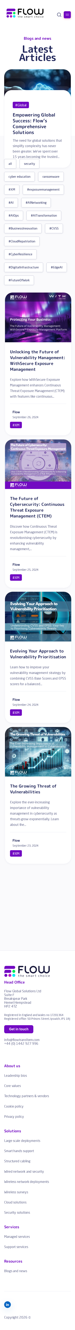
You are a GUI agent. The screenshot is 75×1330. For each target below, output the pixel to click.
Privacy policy (14, 1116)
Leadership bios (15, 1075)
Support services (16, 1247)
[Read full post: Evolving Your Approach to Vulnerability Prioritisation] (38, 640)
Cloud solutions (15, 1202)
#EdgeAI (56, 267)
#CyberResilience (20, 254)
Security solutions (17, 1212)
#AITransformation (44, 215)
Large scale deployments (22, 1141)
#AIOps (14, 215)
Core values (12, 1086)
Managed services (17, 1236)
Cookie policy (14, 1106)
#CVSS (54, 228)
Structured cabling (17, 1161)
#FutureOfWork (19, 280)
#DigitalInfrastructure (24, 267)
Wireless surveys (16, 1192)
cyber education (19, 176)
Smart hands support (19, 1151)
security (29, 163)
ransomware (50, 176)
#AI (11, 202)
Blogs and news (15, 1271)
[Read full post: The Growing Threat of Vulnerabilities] (38, 775)
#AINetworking (36, 202)
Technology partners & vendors (26, 1096)
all (10, 163)
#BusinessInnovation (23, 228)
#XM (12, 189)
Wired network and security (24, 1171)
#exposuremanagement (43, 189)
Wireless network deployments (26, 1182)
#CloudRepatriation (22, 241)
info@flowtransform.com (22, 1040)
